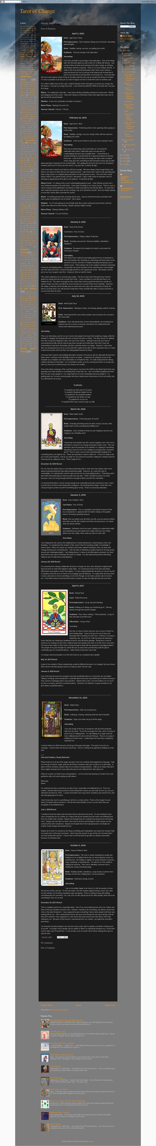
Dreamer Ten (28, 97)
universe (22, 326)
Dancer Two (24, 69)
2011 (125, 164)
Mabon (22, 175)
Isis (35, 151)
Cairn (32, 43)
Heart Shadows (31, 138)
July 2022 (128, 63)
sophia (29, 265)
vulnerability (30, 328)
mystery (31, 193)
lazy (21, 164)
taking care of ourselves (27, 272)
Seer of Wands (31, 240)
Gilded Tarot (30, 123)
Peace (31, 210)
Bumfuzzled (125, 190)
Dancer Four (24, 59)
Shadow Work (24, 251)
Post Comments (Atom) (59, 1010)
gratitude (33, 129)
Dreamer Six (32, 95)
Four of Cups (26, 119)
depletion (33, 82)
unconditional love (28, 324)
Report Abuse (126, 197)
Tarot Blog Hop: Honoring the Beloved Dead (66, 1020)
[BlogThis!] (60, 937)
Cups (31, 52)
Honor (31, 145)
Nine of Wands (55, 1124)
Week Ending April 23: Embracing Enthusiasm (129, 95)
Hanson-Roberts (28, 134)
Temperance (29, 292)
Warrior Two (24, 341)
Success (33, 268)
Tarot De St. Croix (28, 281)
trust (32, 313)
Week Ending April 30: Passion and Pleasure (129, 77)
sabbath (33, 227)
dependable (23, 82)
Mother (22, 190)
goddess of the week (26, 125)
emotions (22, 110)
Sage (34, 231)
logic (34, 171)
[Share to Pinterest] (67, 937)
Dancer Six (30, 67)
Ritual (21, 227)
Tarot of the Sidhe (28, 287)
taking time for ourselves (28, 278)
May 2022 (128, 69)
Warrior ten (32, 337)
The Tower (25, 305)
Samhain (22, 236)
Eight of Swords (29, 108)
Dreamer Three (25, 99)
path (32, 208)
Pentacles (23, 212)
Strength (25, 268)
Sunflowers (30, 270)
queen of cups (31, 219)
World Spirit (28, 346)
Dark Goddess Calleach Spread (61, 1055)
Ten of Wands (55, 1066)
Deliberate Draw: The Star (59, 1112)
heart (21, 138)
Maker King (30, 180)
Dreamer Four (28, 86)
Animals (33, 30)
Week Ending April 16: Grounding (129, 106)
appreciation (28, 32)
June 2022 (129, 66)
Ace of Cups (32, 26)
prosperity (23, 216)
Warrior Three (28, 339)
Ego (32, 101)
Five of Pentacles (56, 1078)
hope (21, 147)
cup (24, 52)
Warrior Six (23, 337)
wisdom (34, 341)
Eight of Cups (30, 103)
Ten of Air (23, 294)
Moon (24, 188)
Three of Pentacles (128, 89)
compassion (28, 48)
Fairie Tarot (32, 110)
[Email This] (58, 937)
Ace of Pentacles (28, 28)
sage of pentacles (28, 234)
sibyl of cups (26, 255)
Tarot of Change (37, 10)
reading (22, 225)
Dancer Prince (29, 61)
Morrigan (31, 188)
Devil (23, 84)
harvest (31, 136)
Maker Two (32, 182)
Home (79, 1005)
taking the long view (26, 274)
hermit (30, 143)
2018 (125, 161)
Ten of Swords (24, 298)
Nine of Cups (26, 197)
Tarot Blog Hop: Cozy (58, 1032)
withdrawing (26, 343)
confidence (33, 50)
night (34, 195)
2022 (125, 50)
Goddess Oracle (26, 127)
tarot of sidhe (24, 283)
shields (34, 252)
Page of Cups (32, 201)
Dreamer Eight (32, 84)
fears (31, 112)
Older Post (110, 1005)
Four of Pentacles (128, 135)
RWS (27, 227)
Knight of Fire (30, 162)
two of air (30, 315)
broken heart (24, 43)
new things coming (25, 195)
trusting (22, 315)
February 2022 (130, 145)
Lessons (22, 166)
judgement (25, 153)
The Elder (30, 300)
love (32, 173)
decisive (30, 74)
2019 (125, 158)
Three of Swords (25, 309)
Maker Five (25, 178)
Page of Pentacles (128, 84)
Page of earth (26, 203)
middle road (32, 186)
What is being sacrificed (58, 1089)
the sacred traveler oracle (28, 302)
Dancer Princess (26, 63)
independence (30, 147)
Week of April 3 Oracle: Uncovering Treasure (129, 125)
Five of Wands (31, 116)
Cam (21, 45)
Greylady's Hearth (125, 177)
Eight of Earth (24, 106)
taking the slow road (26, 276)
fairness (25, 112)
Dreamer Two (24, 101)
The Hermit (128, 101)
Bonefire (31, 41)
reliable (31, 225)
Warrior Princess (26, 335)
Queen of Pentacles (28, 221)
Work (34, 343)
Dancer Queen (24, 65)
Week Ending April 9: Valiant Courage (129, 117)
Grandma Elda (24, 129)
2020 (125, 155)
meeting (25, 184)
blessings (31, 39)
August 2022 (129, 58)
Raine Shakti (127, 36)
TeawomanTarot (127, 188)
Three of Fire (29, 307)
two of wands (31, 322)
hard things (23, 136)
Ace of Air (23, 26)
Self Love (25, 242)
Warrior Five (24, 330)
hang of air (33, 131)
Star (34, 265)
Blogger (91, 1141)
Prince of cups (26, 214)
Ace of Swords (24, 30)
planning (31, 212)
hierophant (23, 145)
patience (22, 210)
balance (22, 35)
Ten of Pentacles (28, 296)
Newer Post (46, 1005)
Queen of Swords (26, 223)
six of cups (30, 259)
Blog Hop (23, 41)
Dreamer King (24, 88)
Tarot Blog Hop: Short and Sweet (62, 1043)
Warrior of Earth (29, 333)
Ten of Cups (32, 294)
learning (30, 164)
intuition (29, 151)
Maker (34, 175)
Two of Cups (24, 318)
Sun (23, 270)
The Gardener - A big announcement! (127, 181)
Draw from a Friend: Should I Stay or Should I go (67, 1101)
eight (21, 103)
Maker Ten (23, 182)
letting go (30, 166)
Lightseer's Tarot (25, 169)
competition (23, 50)
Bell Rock (23, 39)
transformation (24, 313)
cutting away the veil (26, 54)
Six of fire (23, 261)
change (28, 45)
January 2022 (130, 149)
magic (28, 175)
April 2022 (128, 72)
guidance (24, 131)
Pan (28, 208)
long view (25, 173)
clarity (34, 45)
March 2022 (129, 140)
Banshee (31, 37)
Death (22, 74)
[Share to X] (62, 937)
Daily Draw (25, 56)
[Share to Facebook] (64, 937)
